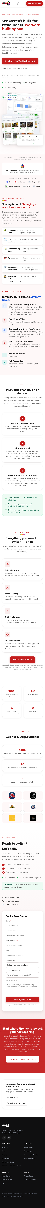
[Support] (18, 3)
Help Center (6, 1176)
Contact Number (12, 941)
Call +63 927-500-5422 (18, 1103)
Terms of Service (30, 1180)
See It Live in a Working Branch (19, 61)
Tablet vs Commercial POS (11, 1166)
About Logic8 (29, 1147)
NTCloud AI (6, 1158)
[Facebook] (4, 1138)
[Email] (9, 1138)
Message (12, 980)
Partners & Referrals (31, 1155)
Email (8, 950)
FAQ (3, 1183)
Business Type (11, 960)
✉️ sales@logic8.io (10, 904)
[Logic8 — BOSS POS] (6, 3)
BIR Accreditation (8, 1162)
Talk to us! (14, 1097)
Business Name (11, 931)
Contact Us (28, 1151)
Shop (4, 1151)
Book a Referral (29, 1158)
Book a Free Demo (34, 3)
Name (8, 921)
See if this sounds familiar (15, 68)
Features (5, 1147)
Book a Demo (7, 1180)
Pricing (4, 1155)
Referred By (13, 970)
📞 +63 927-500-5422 (10, 901)
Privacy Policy (29, 1176)
